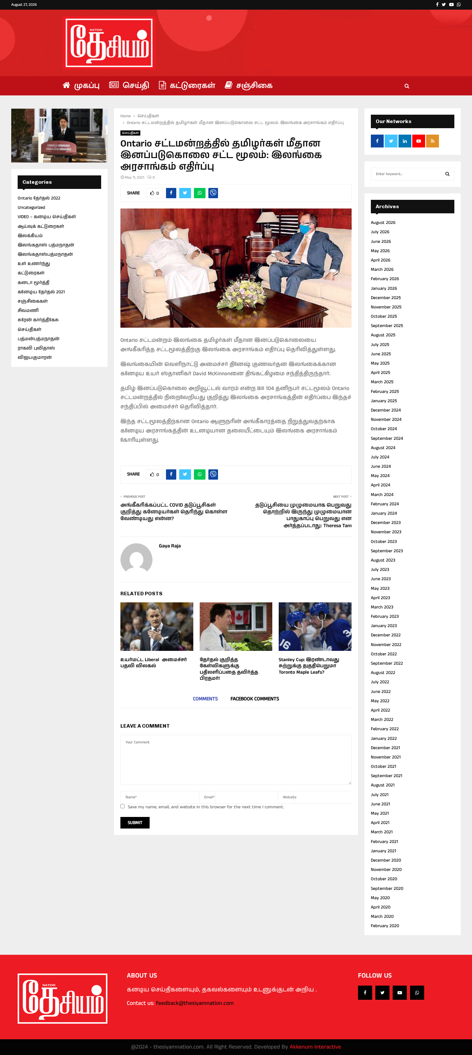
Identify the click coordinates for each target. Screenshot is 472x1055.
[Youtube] (400, 993)
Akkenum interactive (315, 1047)
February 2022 (385, 729)
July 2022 (380, 682)
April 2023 (380, 598)
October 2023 (384, 541)
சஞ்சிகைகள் (33, 301)
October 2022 (384, 654)
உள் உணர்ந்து (34, 264)
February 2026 (385, 279)
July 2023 (380, 569)
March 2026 (382, 269)
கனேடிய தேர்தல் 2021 (41, 292)
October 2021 (383, 766)
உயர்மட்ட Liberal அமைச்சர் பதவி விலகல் (153, 662)
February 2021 (384, 841)
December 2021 (385, 748)
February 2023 (385, 616)
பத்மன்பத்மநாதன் (38, 339)
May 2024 (380, 476)
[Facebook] (365, 993)
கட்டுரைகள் (191, 86)
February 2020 (385, 926)
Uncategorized (31, 207)
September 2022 (387, 663)
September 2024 (387, 438)
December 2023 (386, 522)
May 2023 (380, 588)
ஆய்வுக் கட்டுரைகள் (41, 226)
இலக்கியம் (30, 236)
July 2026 (380, 232)
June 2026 (381, 241)
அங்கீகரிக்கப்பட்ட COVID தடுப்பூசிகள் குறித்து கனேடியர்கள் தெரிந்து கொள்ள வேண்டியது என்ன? (173, 512)
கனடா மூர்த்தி (33, 282)
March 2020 (382, 916)
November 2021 (386, 757)
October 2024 (384, 429)
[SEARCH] (447, 174)
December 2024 (386, 410)
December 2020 (386, 860)
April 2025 (380, 372)
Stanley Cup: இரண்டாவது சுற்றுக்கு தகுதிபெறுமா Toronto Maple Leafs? (309, 666)
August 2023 (383, 560)
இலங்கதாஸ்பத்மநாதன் (45, 254)
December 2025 (386, 298)
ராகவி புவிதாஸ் (36, 348)
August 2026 (383, 222)
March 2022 (382, 719)
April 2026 (380, 260)
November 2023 (386, 532)
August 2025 (383, 335)
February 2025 (385, 391)
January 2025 (384, 401)
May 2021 (380, 813)
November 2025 (386, 307)
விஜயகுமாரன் (35, 357)
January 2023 (384, 626)
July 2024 (380, 457)
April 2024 (380, 485)
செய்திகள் (130, 133)
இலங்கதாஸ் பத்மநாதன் (46, 245)
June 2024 (381, 466)
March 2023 (382, 607)
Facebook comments (255, 699)
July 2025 (380, 344)
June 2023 (381, 579)
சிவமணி (28, 310)
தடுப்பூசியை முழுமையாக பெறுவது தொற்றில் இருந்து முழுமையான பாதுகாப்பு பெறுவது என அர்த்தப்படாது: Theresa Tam (303, 515)
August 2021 (383, 785)
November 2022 (386, 645)
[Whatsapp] (417, 993)
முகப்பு (86, 86)
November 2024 (386, 419)
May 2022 (380, 701)
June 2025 (381, 354)
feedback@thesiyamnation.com (195, 1003)
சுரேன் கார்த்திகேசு (38, 320)
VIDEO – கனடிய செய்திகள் (47, 217)
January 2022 (384, 738)
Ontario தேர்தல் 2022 (39, 198)
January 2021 (383, 851)
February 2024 (385, 504)
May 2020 (380, 898)
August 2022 (383, 672)
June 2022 (381, 691)
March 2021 (382, 832)
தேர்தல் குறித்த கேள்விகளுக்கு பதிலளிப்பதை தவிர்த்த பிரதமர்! (229, 669)
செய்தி (134, 86)
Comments (205, 699)
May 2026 (380, 251)
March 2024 (382, 495)
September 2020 (387, 888)
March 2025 (382, 382)
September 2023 (387, 551)
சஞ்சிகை (253, 86)
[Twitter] (382, 993)
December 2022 (386, 635)
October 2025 (384, 316)
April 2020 (380, 907)
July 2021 (380, 795)
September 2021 (386, 776)
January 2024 (384, 513)
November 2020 (386, 869)
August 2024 (383, 448)
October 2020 (384, 879)
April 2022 (380, 710)
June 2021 (380, 804)
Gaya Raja (170, 546)
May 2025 (380, 363)
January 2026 (384, 288)
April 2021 (380, 823)
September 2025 (387, 326)
